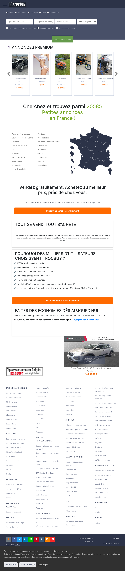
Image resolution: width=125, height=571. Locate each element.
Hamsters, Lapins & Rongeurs (77, 429)
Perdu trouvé (70, 451)
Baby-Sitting (99, 451)
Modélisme (40, 410)
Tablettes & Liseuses (73, 392)
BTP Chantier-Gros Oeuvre (45, 473)
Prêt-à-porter (11, 411)
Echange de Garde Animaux (76, 425)
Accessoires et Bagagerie (15, 393)
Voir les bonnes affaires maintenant (62, 300)
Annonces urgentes (47, 28)
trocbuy (17, 545)
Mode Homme (11, 402)
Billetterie (98, 447)
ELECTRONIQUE (43, 513)
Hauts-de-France (18, 157)
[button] (68, 355)
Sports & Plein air (42, 392)
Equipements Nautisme (15, 443)
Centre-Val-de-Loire (19, 145)
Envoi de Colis (100, 456)
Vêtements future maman (104, 471)
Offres (11, 13)
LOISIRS (10, 517)
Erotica (97, 512)
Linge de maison (72, 483)
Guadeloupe (42, 145)
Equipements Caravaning (15, 439)
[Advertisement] (24, 351)
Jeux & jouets (41, 401)
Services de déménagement (105, 403)
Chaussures (10, 415)
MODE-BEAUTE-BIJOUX (16, 388)
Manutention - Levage (44, 490)
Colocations (10, 493)
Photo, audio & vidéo (73, 397)
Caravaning (10, 456)
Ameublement (71, 470)
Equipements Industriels (45, 486)
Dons (44, 13)
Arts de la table (71, 487)
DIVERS (98, 517)
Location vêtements (13, 397)
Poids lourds (40, 508)
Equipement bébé (101, 493)
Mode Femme (11, 406)
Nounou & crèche (101, 488)
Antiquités (39, 432)
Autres (97, 523)
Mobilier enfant (100, 497)
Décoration (70, 478)
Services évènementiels (104, 412)
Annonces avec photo (67, 28)
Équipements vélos (43, 388)
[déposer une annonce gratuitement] (24, 371)
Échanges (34, 13)
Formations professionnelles (76, 507)
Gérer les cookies (28, 565)
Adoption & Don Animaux (75, 438)
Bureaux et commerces (14, 485)
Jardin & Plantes (72, 491)
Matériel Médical (42, 499)
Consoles (69, 414)
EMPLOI (69, 501)
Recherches (22, 13)
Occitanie (41, 134)
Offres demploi (71, 511)
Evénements (99, 438)
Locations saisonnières (14, 512)
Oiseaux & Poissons (73, 447)
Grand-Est (16, 153)
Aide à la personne (102, 429)
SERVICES (70, 516)
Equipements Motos (13, 448)
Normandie (16, 165)
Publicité (116, 539)
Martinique (41, 149)
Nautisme (9, 474)
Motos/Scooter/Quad (14, 452)
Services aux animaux (103, 416)
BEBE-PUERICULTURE (104, 465)
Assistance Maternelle (103, 475)
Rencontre (99, 508)
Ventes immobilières (13, 489)
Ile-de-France (17, 161)
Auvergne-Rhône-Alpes (21, 134)
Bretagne (15, 142)
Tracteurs (39, 504)
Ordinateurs (70, 405)
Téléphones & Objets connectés (47, 526)
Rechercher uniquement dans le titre (22, 28)
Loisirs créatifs (41, 397)
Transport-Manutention (44, 477)
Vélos (38, 427)
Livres (38, 423)
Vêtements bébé (101, 479)
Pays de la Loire (43, 138)
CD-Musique (40, 405)
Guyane (40, 153)
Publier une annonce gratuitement (62, 211)
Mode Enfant (11, 428)
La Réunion (42, 157)
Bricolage (69, 496)
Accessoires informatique (75, 388)
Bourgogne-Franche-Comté (22, 138)
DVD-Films (40, 419)
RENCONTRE (101, 502)
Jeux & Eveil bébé (101, 484)
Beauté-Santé (11, 424)
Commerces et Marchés (45, 482)
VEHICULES (11, 433)
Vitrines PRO (54, 13)
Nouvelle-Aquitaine (19, 169)
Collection (39, 414)
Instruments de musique (15, 523)
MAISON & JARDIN (74, 456)
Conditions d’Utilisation (111, 543)
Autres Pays (42, 165)
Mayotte (40, 161)
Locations (9, 498)
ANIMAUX (70, 419)
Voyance (98, 442)
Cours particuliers (101, 434)
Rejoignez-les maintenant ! (86, 319)
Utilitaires (9, 465)
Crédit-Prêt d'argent (102, 460)
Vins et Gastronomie (13, 527)
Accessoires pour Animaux (75, 434)
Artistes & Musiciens (102, 425)
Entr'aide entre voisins (103, 421)
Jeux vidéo (70, 410)
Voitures (9, 470)
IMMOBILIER (12, 479)
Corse (14, 149)
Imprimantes (70, 401)
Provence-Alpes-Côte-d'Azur (48, 142)
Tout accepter (10, 565)
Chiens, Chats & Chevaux (75, 442)
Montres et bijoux (12, 419)
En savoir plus (43, 565)
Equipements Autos (13, 461)
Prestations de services (103, 407)
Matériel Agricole (42, 495)
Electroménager (71, 474)
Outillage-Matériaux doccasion (47, 468)
